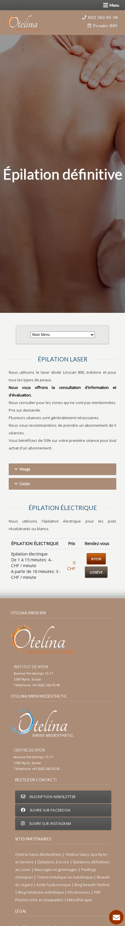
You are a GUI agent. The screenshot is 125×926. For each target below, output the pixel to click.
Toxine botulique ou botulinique (65, 877)
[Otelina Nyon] (31, 23)
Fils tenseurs (79, 892)
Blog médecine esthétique (41, 892)
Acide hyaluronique (54, 884)
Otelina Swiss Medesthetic (39, 854)
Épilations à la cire (54, 862)
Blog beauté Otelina (91, 884)
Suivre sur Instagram (49, 823)
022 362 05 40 (102, 17)
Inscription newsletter (52, 796)
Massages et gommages (56, 869)
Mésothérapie (79, 899)
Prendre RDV (105, 25)
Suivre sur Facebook (49, 810)
